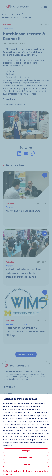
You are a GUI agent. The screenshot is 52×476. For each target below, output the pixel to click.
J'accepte (26, 451)
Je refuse (26, 464)
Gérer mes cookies (26, 457)
